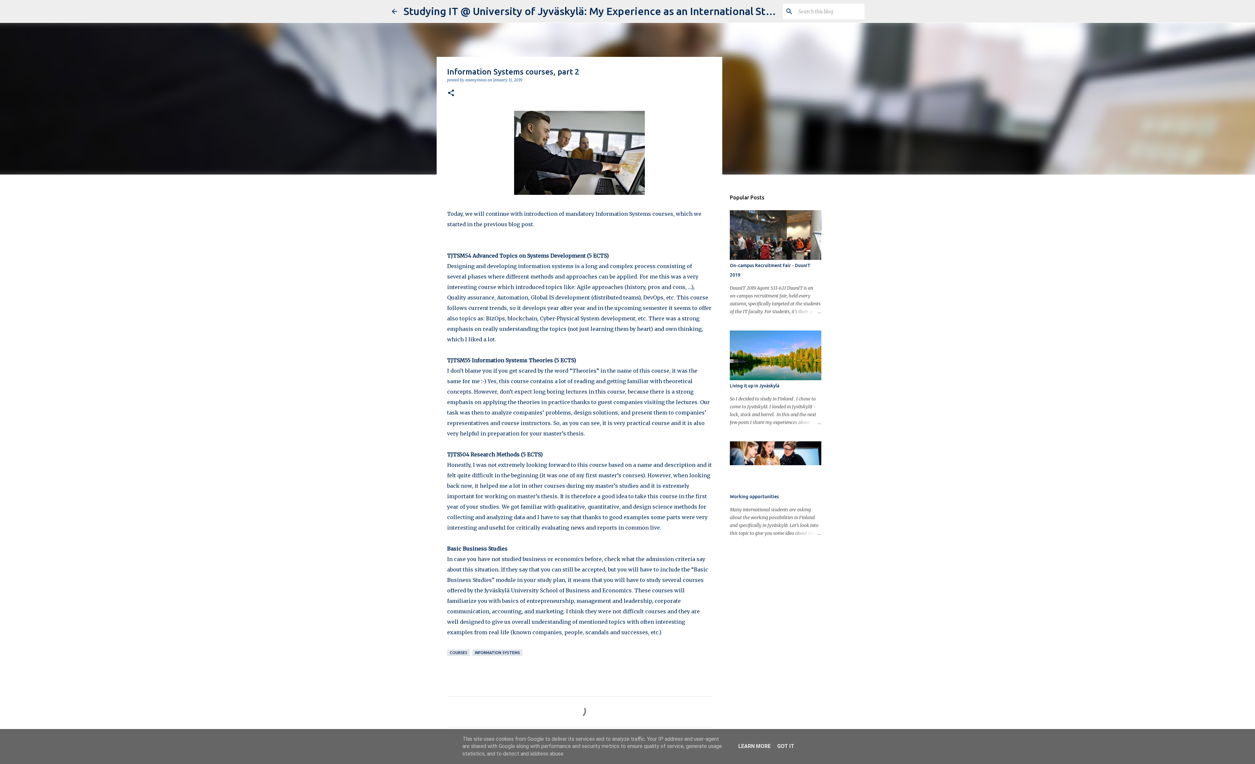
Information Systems (497, 653)
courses (458, 653)
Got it (785, 746)
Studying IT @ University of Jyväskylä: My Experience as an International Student (599, 11)
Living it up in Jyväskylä (754, 385)
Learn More (754, 746)
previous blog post (508, 224)
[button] (451, 93)
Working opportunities (754, 496)
